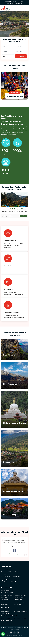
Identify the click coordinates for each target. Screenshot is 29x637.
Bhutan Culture (5, 602)
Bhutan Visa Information (20, 611)
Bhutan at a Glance (19, 597)
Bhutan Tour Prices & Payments (9, 615)
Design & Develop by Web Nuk (14, 635)
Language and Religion (7, 595)
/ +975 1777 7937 (18, 1)
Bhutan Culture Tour (14, 97)
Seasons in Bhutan (5, 618)
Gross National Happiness (20, 602)
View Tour (23, 216)
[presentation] (1, 24)
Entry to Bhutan (5, 611)
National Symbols (5, 590)
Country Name (4, 599)
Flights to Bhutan (5, 613)
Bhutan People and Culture (8, 592)
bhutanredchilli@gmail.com (15, 3)
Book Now (21, 56)
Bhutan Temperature (6, 620)
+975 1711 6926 (10, 1)
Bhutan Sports (4, 604)
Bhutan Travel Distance (20, 618)
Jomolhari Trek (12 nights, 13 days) (14, 209)
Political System (18, 599)
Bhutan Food (17, 604)
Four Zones (4, 597)
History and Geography (20, 595)
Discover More (14, 92)
